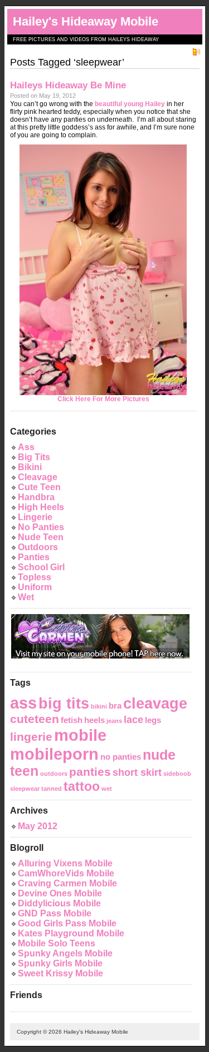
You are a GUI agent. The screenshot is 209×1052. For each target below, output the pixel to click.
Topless (34, 577)
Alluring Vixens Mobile (65, 863)
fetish (71, 720)
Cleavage (37, 477)
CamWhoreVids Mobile (66, 873)
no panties (120, 756)
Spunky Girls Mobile (60, 963)
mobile (80, 735)
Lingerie (35, 517)
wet (106, 788)
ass (23, 703)
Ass (26, 447)
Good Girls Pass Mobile (67, 923)
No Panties (41, 527)
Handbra (36, 497)
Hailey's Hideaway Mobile (85, 21)
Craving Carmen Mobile (67, 883)
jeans (114, 720)
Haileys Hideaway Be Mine (68, 85)
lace (133, 719)
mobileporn (54, 754)
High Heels (41, 507)
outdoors (53, 773)
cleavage (155, 703)
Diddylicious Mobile (59, 903)
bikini (99, 706)
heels (94, 720)
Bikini (30, 467)
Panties (34, 557)
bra (115, 705)
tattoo (82, 786)
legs (153, 720)
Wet (26, 597)
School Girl (41, 567)
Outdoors (38, 547)
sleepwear (25, 788)
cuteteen (34, 718)
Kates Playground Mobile (71, 933)
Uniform (35, 587)
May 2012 (37, 826)
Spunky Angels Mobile (65, 953)
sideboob (177, 773)
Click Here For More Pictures (103, 399)
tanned (51, 788)
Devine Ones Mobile (60, 893)
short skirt (137, 772)
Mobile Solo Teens (56, 943)
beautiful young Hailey (130, 104)
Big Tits (34, 457)
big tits (63, 703)
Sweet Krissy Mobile (60, 973)
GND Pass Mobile (54, 913)
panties (90, 771)
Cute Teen (39, 487)
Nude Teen (41, 537)
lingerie (31, 736)
